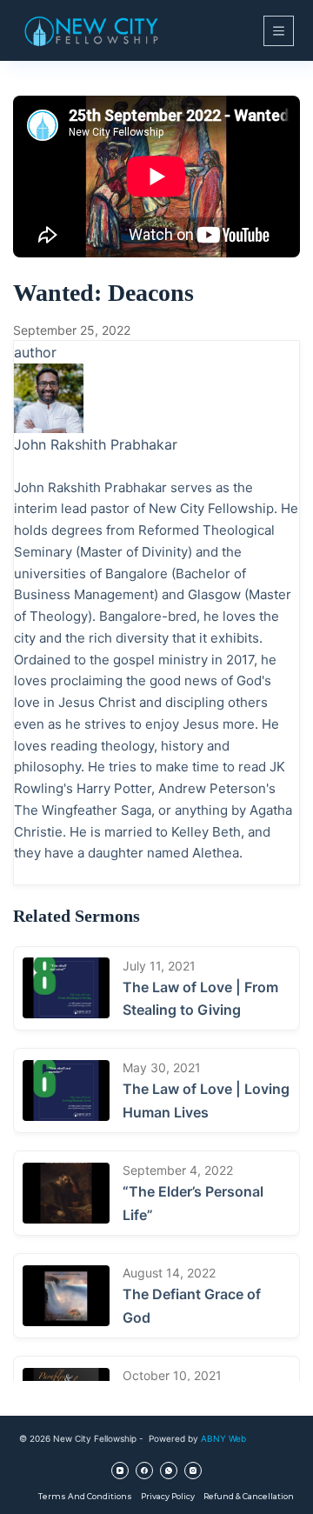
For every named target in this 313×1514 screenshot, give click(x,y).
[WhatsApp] (168, 1470)
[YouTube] (120, 1470)
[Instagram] (193, 1470)
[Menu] (278, 31)
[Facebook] (144, 1470)
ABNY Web (223, 1438)
